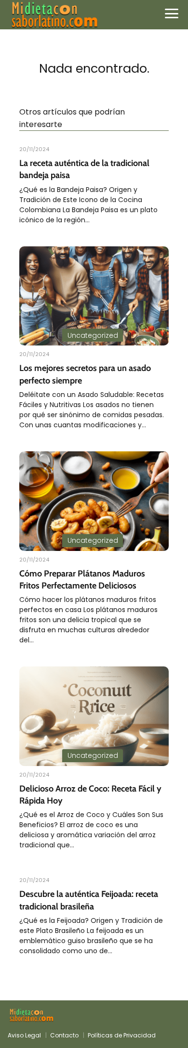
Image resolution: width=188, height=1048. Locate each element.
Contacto (64, 1035)
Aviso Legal (24, 1035)
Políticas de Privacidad (122, 1035)
